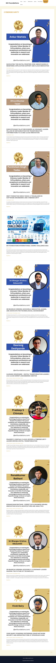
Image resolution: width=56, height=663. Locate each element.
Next (51, 652)
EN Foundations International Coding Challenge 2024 (27, 246)
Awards (35, 1)
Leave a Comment (9, 313)
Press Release (40, 1)
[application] (26, 1)
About (25, 1)
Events (21, 4)
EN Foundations (12, 3)
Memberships (30, 1)
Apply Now (46, 1)
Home (21, 1)
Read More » (8, 75)
